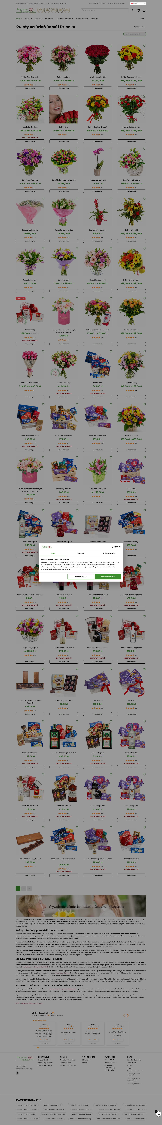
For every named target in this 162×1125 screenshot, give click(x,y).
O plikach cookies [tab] (109, 553)
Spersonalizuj (79, 576)
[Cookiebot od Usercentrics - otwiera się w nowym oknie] (113, 547)
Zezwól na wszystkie (108, 576)
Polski (135, 3)
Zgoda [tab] (53, 553)
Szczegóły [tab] (81, 553)
